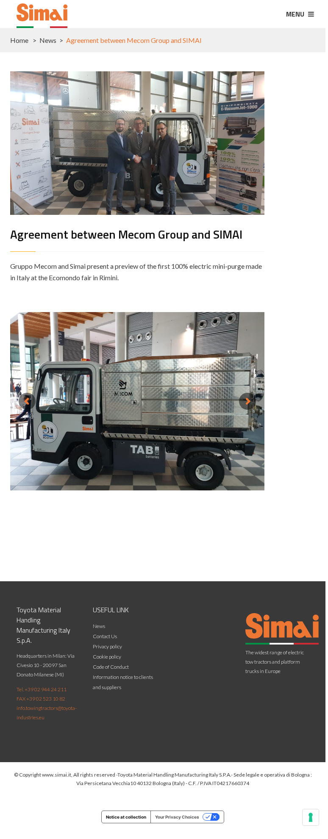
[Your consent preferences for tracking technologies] (311, 817)
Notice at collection (126, 816)
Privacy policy (107, 646)
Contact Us (105, 636)
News (47, 40)
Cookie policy (107, 656)
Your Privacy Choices (177, 816)
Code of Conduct (111, 667)
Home (19, 40)
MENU (296, 14)
